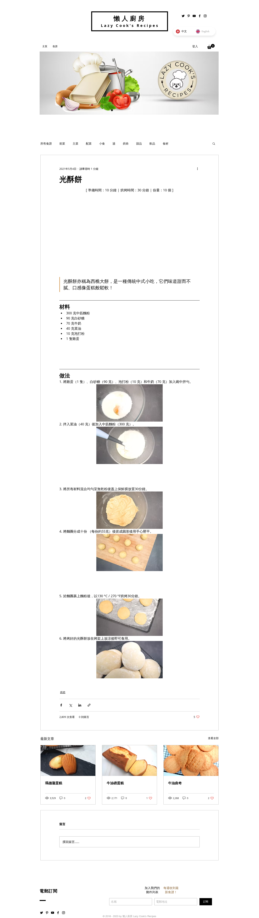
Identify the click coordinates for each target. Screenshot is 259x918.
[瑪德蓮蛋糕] (68, 760)
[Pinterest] (189, 16)
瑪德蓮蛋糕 (53, 783)
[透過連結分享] (89, 705)
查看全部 (213, 738)
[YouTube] (194, 16)
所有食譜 (46, 143)
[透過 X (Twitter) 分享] (70, 705)
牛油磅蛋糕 (115, 783)
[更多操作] (197, 168)
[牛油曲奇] (191, 760)
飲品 (152, 143)
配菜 (89, 143)
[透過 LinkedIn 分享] (80, 705)
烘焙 (126, 143)
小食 (102, 143)
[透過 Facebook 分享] (61, 705)
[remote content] (129, 354)
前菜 (62, 143)
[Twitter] (183, 16)
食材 (165, 143)
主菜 (75, 143)
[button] (211, 46)
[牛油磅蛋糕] (129, 760)
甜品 (139, 143)
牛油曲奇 (175, 783)
